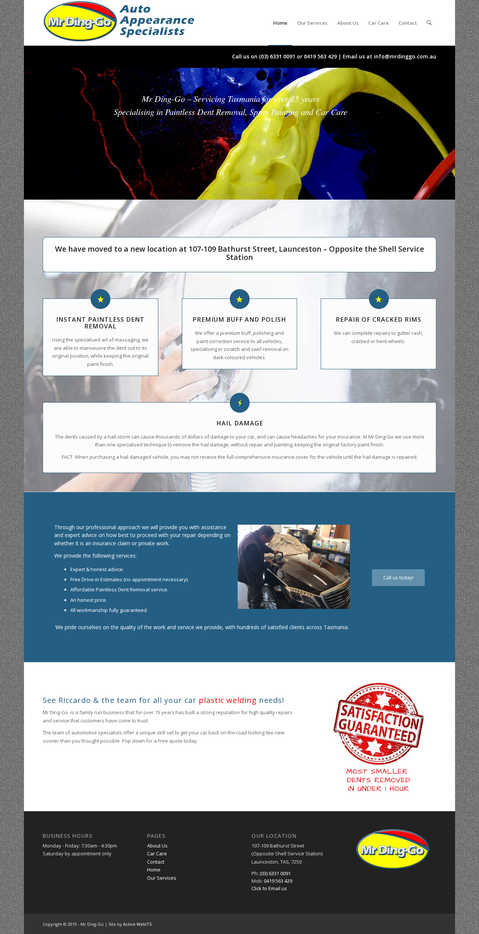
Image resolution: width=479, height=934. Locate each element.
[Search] (429, 22)
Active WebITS (137, 924)
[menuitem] (280, 22)
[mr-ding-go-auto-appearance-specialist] (119, 22)
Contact (155, 861)
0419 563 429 (320, 56)
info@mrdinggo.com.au (405, 56)
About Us (157, 845)
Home (154, 869)
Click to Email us (269, 888)
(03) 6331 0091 (277, 56)
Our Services (161, 877)
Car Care (157, 853)
